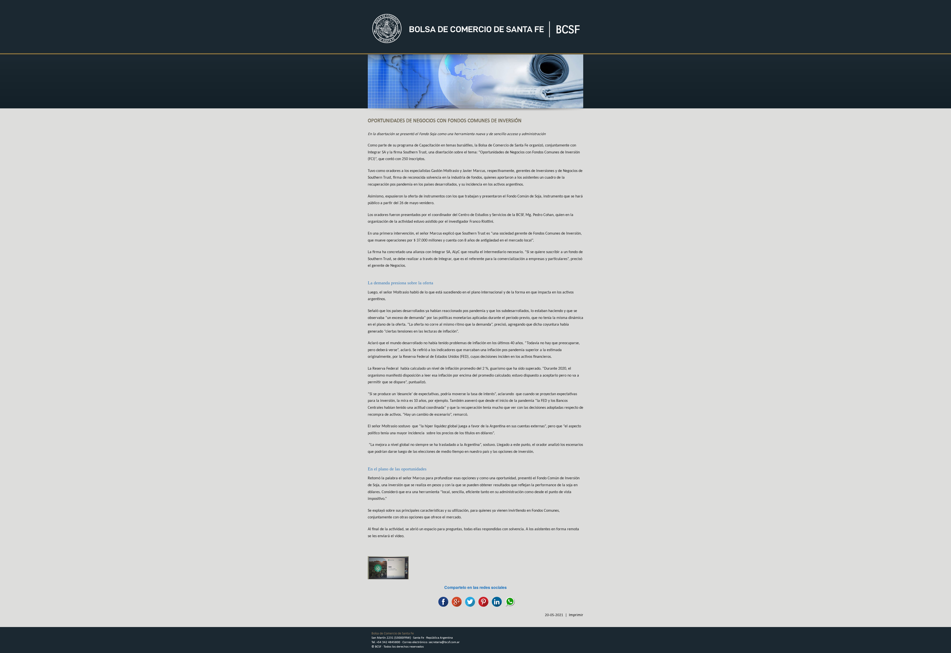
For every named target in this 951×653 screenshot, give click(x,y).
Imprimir (576, 614)
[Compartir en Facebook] (442, 601)
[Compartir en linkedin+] (495, 601)
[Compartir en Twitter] (469, 601)
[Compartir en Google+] (455, 601)
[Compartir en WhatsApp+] (509, 601)
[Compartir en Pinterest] (482, 601)
